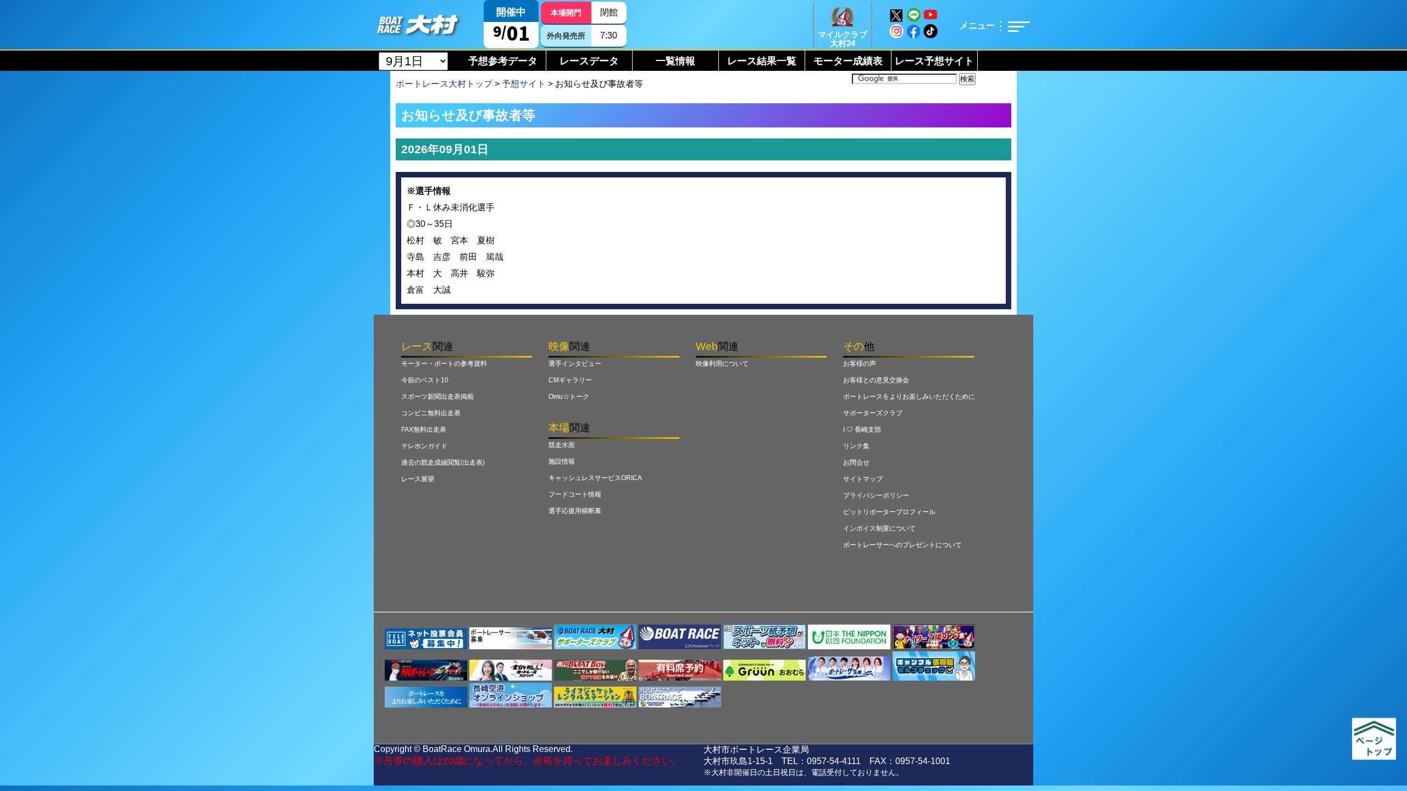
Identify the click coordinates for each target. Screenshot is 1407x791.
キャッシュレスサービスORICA (595, 478)
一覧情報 (675, 60)
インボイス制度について (879, 528)
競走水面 (562, 445)
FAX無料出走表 (423, 429)
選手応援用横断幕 (575, 511)
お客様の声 (859, 363)
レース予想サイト (934, 60)
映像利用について (722, 363)
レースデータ (589, 60)
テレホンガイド (424, 446)
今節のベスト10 (424, 380)
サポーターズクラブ (872, 413)
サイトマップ (863, 479)
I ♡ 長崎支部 (862, 429)
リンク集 (856, 446)
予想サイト (524, 83)
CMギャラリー (570, 380)
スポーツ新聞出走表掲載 (437, 396)
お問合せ (856, 462)
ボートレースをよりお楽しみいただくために (909, 396)
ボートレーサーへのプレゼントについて (902, 545)
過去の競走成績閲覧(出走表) (443, 462)
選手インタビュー (575, 363)
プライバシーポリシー (876, 495)
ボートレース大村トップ (444, 83)
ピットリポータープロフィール (889, 512)
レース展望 (417, 479)
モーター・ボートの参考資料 (444, 363)
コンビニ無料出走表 (431, 413)
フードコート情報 (575, 494)
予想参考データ (503, 60)
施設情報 (562, 461)
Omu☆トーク (569, 396)
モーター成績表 (848, 60)
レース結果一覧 (761, 60)
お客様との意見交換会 (876, 380)
